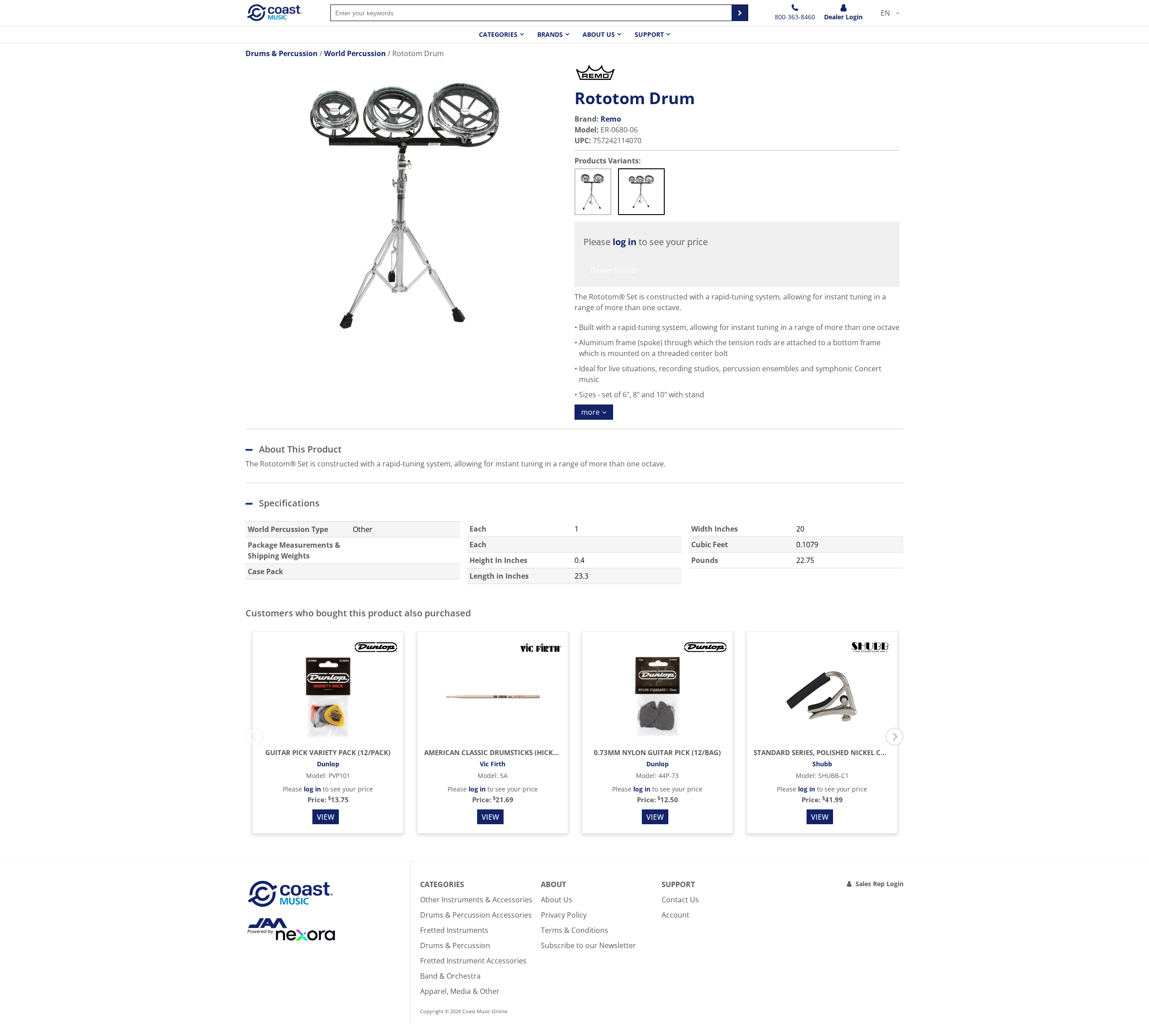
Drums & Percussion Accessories (476, 915)
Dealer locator (614, 270)
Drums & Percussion (455, 945)
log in (624, 242)
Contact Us (680, 900)
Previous (254, 737)
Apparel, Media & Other (460, 991)
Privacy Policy (564, 915)
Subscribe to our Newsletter (588, 945)
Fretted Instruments (454, 930)
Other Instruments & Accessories (476, 900)
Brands (550, 34)
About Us (556, 900)
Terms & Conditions (574, 930)
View (325, 817)
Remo (611, 119)
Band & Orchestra (450, 976)
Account (675, 915)
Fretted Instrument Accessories (473, 961)
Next (894, 737)
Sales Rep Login (879, 883)
